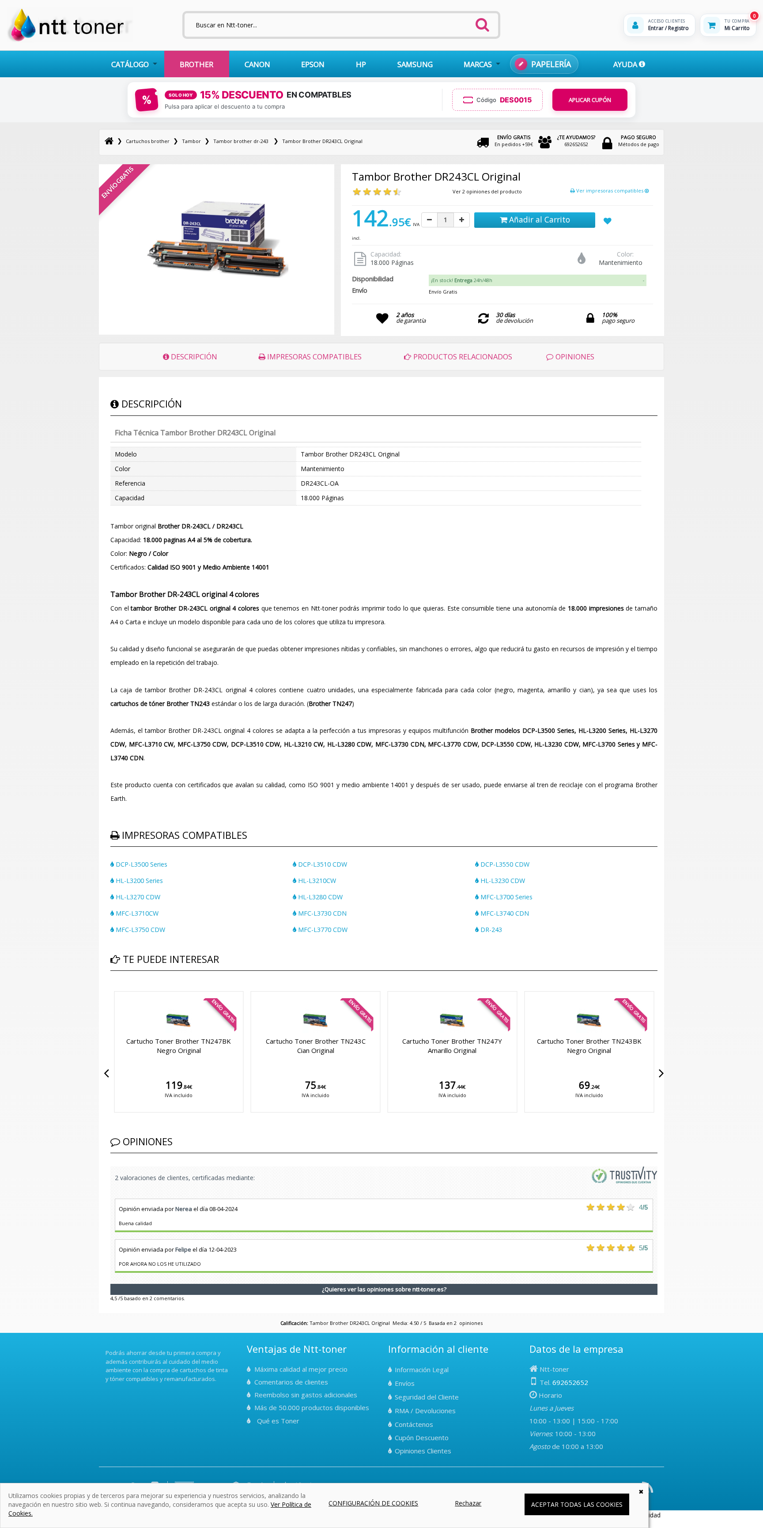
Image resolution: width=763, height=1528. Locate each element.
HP (361, 64)
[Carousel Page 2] (118, 989)
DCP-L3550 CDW (504, 864)
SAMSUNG (415, 64)
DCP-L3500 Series (140, 864)
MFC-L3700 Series (506, 897)
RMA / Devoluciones (425, 1410)
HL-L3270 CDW (137, 897)
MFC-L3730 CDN (321, 913)
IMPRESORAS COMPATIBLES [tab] (313, 356)
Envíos (405, 1383)
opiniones (471, 1323)
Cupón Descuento (422, 1437)
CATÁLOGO (130, 64)
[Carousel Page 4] (129, 989)
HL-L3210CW (316, 880)
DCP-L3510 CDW (321, 864)
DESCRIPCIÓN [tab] (193, 356)
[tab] (537, 280)
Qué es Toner (278, 1420)
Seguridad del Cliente (427, 1396)
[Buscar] (482, 22)
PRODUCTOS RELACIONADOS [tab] (462, 356)
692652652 (576, 140)
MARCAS (478, 64)
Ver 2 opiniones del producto (487, 191)
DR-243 (490, 929)
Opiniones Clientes (423, 1450)
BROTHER (196, 64)
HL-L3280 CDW (319, 897)
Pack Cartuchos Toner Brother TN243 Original (506, 1046)
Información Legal (422, 1369)
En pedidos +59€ (514, 140)
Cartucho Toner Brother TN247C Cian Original (233, 1046)
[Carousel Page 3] (123, 989)
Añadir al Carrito (538, 219)
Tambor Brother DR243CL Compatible (369, 1046)
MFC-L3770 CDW (322, 929)
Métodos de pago (638, 140)
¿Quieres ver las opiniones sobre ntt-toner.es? (384, 1289)
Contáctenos (414, 1424)
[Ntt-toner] (109, 141)
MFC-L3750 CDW (139, 929)
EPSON (313, 64)
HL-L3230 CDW (502, 880)
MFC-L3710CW (136, 913)
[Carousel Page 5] (134, 989)
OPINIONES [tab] (574, 356)
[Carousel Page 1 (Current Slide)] (113, 989)
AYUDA (626, 64)
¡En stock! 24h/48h (461, 280)
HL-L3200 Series (138, 880)
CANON (257, 64)
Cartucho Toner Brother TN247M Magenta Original (643, 1046)
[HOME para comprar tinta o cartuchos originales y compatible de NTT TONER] (70, 40)
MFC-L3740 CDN (504, 913)
